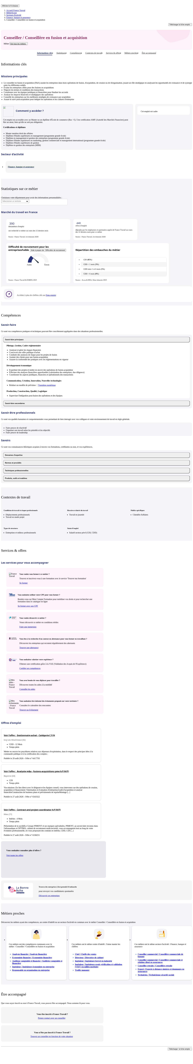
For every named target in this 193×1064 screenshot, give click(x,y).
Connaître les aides (27, 689)
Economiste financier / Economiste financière (32, 957)
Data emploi (51, 295)
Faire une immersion (27, 627)
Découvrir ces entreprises (49, 896)
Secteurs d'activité (13, 15)
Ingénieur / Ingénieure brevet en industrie (93, 961)
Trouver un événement (28, 710)
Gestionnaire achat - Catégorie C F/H (29, 735)
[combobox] (15, 201)
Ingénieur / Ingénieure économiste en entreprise (33, 967)
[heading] (96, 339)
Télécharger (179, 25)
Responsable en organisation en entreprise (31, 970)
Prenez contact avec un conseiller (51, 1018)
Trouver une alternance (28, 648)
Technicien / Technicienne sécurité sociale (156, 975)
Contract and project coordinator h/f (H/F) (32, 809)
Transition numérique (47, 385)
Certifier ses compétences (29, 668)
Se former (23, 583)
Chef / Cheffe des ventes (85, 954)
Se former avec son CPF (28, 606)
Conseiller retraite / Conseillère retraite (155, 966)
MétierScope (11, 13)
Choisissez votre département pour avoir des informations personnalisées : (31, 197)
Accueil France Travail (15, 10)
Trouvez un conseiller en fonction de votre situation (51, 1036)
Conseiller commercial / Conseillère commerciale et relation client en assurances (160, 961)
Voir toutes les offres (14, 855)
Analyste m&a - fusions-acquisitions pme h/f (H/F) (36, 771)
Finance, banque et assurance (18, 17)
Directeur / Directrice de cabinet (89, 957)
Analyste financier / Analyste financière (29, 954)
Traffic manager (82, 970)
